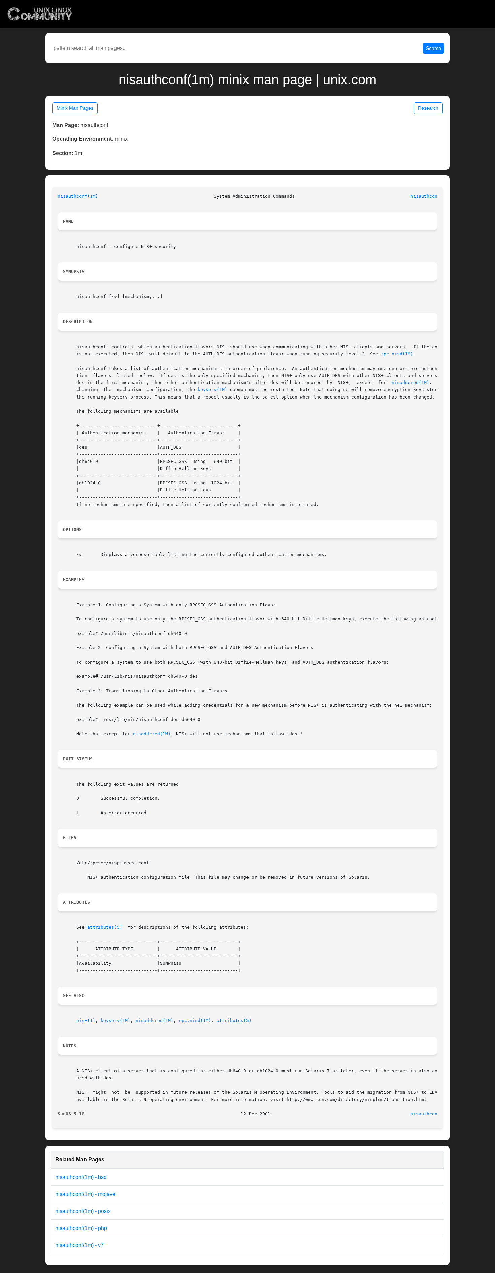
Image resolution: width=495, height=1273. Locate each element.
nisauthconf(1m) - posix (83, 1211)
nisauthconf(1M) (78, 196)
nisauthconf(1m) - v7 (79, 1245)
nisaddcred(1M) (410, 382)
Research (428, 108)
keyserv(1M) (212, 389)
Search (433, 48)
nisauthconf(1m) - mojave (85, 1194)
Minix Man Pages (75, 108)
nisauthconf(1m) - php (81, 1228)
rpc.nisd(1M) (397, 353)
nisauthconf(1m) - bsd (81, 1177)
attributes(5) (104, 927)
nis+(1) (85, 1020)
